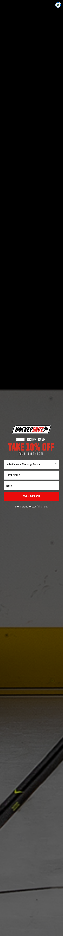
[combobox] (31, 464)
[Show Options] (56, 464)
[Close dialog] (58, 4)
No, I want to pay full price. (31, 506)
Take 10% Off (31, 496)
